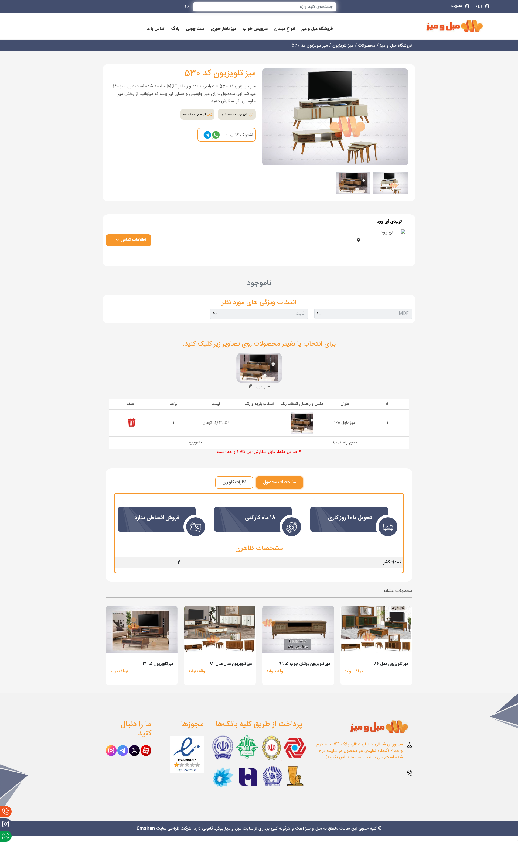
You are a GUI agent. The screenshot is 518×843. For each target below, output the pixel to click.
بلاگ (175, 29)
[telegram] (207, 135)
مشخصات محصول (279, 482)
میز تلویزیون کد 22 (158, 663)
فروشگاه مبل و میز (317, 29)
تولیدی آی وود (389, 222)
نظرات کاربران (234, 482)
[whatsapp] (216, 135)
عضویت (457, 6)
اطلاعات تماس (133, 240)
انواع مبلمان (284, 29)
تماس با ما (155, 29)
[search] (187, 7)
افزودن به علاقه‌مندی (234, 114)
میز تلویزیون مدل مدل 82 (230, 663)
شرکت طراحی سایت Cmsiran (164, 828)
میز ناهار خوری (223, 29)
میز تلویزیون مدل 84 (391, 663)
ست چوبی (195, 29)
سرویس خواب (255, 29)
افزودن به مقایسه (195, 114)
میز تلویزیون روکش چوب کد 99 (304, 663)
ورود (480, 6)
